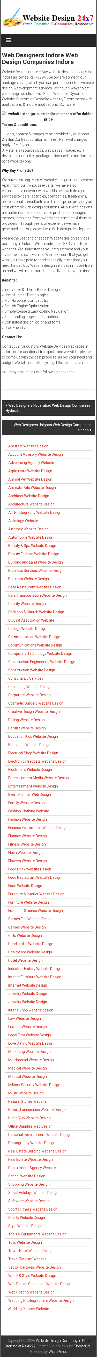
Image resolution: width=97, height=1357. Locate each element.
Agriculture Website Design (30, 471)
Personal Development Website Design (40, 1135)
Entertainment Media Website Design (39, 778)
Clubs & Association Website (31, 620)
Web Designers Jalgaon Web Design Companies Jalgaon (52, 427)
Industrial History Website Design (35, 969)
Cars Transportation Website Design (38, 595)
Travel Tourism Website (27, 1259)
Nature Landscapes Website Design (37, 1110)
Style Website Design (25, 1226)
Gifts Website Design (25, 935)
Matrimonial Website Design (31, 1060)
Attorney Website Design (28, 529)
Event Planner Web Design (30, 794)
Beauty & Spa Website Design (32, 546)
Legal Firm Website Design (30, 1035)
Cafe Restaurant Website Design (35, 587)
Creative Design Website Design (34, 711)
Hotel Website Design (25, 960)
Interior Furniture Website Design (35, 977)
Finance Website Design (28, 836)
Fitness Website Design (27, 844)
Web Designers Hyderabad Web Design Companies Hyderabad (48, 408)
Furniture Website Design (29, 902)
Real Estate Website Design (31, 1159)
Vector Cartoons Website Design (35, 1267)
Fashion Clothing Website (29, 811)
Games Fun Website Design (30, 919)
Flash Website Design (25, 852)
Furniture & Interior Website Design (36, 894)
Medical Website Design (28, 1068)
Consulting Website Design (30, 687)
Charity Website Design (27, 604)
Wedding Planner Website (29, 1309)
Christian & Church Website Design (36, 612)
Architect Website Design (29, 496)
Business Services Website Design (36, 570)
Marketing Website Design (29, 1052)
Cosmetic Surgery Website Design (36, 703)
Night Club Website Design (29, 1118)
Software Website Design (29, 1201)
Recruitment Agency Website (32, 1168)
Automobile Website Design (31, 537)
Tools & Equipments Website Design (37, 1234)
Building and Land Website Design (36, 562)
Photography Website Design (32, 1143)
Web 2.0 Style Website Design (32, 1276)
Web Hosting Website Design (31, 1292)
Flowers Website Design (28, 861)
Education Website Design (29, 745)
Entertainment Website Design (33, 786)
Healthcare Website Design (30, 952)
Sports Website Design (27, 1217)
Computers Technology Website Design (40, 653)
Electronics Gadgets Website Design (37, 761)
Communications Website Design (35, 645)
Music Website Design (26, 1093)
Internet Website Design (28, 985)
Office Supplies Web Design (30, 1126)
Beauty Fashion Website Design (34, 554)
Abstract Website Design (28, 446)
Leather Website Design (28, 1027)
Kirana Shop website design (31, 1010)
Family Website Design (27, 803)
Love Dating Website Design (31, 1043)
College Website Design (27, 629)
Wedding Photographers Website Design (41, 1300)
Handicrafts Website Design (31, 944)
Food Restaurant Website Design (35, 877)
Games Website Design (27, 927)
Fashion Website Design (28, 819)
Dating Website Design (27, 720)
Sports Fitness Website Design (33, 1209)
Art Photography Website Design (35, 512)
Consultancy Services (26, 678)
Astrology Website (23, 521)
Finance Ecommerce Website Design (38, 828)
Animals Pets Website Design (32, 488)
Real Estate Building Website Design (37, 1151)
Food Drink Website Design (30, 869)
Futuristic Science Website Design (36, 911)
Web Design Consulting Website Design (40, 1284)
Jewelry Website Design (28, 994)
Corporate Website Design (29, 695)
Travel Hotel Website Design (31, 1251)
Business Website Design (29, 579)
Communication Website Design (34, 637)
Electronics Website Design (30, 770)
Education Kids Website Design (33, 736)
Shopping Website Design (29, 1184)
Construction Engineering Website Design (42, 662)
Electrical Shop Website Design (33, 753)
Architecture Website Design (31, 504)
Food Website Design (25, 886)
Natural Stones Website (27, 1101)
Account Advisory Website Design (36, 454)
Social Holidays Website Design (33, 1193)
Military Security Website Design (34, 1085)
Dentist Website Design (27, 728)
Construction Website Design (32, 670)
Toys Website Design (25, 1242)
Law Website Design (25, 1018)
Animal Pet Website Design (30, 479)
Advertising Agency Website (31, 463)
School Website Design (27, 1176)
